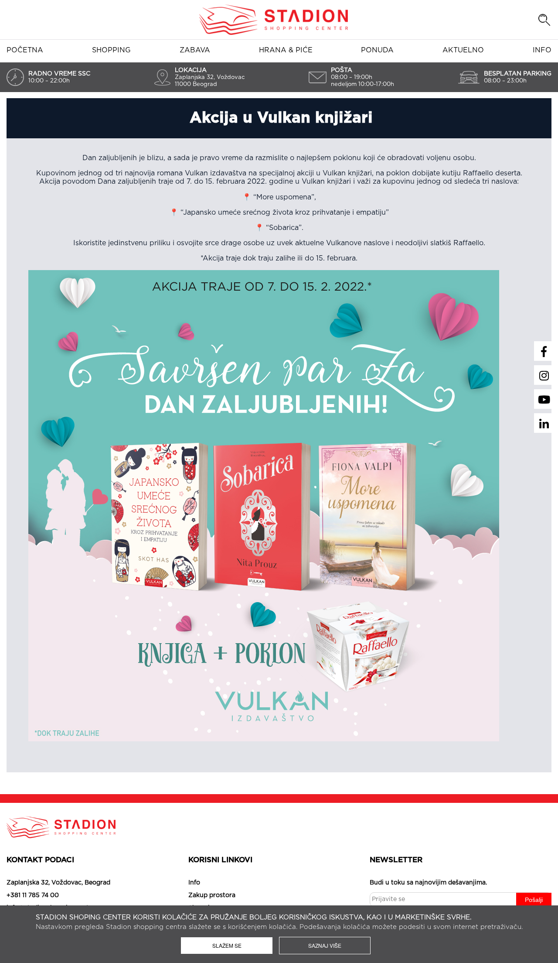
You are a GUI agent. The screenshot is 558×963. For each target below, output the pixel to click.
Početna (25, 50)
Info (542, 50)
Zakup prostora (211, 895)
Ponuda (377, 50)
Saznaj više (324, 945)
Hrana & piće (286, 50)
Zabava (195, 50)
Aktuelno (463, 50)
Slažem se (227, 945)
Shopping (111, 50)
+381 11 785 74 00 (33, 895)
